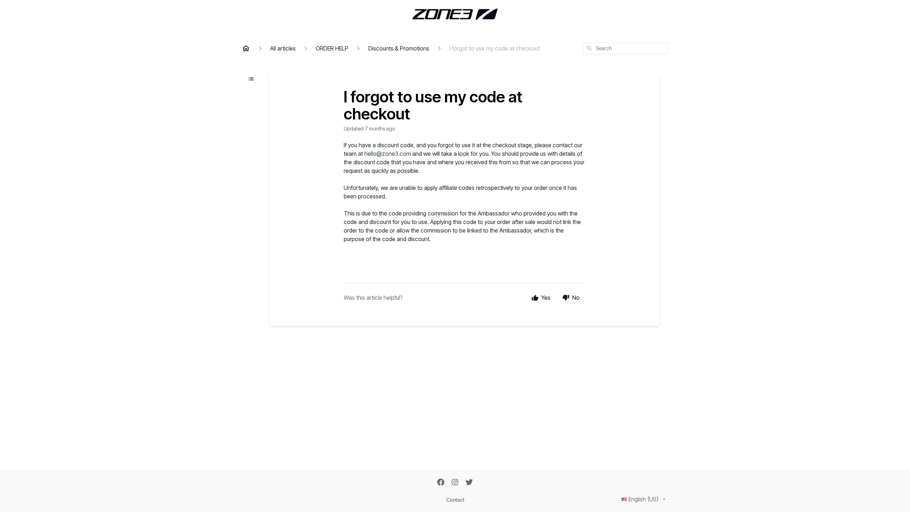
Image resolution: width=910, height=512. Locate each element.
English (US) (643, 499)
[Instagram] (455, 483)
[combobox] (625, 48)
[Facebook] (441, 483)
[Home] (246, 48)
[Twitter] (469, 483)
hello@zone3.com (387, 153)
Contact (455, 500)
